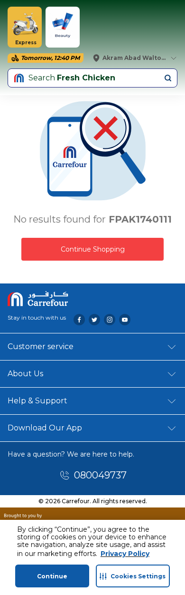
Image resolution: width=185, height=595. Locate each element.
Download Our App (45, 427)
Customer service (41, 346)
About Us (25, 373)
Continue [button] (52, 576)
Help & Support (37, 400)
